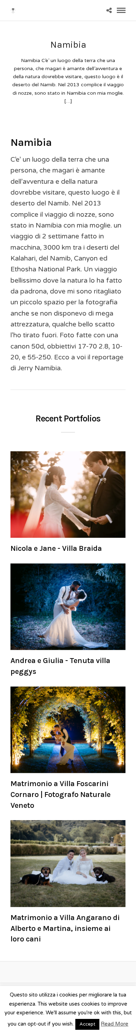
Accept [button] (87, 1024)
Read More (114, 1024)
